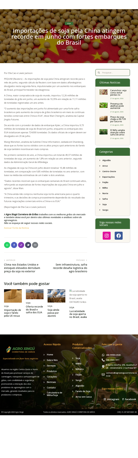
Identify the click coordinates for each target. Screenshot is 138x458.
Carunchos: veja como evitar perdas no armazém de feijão (118, 94)
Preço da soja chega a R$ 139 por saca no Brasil (118, 120)
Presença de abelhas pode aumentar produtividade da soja (117, 108)
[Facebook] (119, 236)
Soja (69, 23)
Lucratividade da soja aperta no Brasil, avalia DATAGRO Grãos (78, 317)
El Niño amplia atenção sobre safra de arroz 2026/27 (117, 133)
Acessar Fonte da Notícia (16, 227)
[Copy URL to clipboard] (21, 245)
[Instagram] (107, 236)
